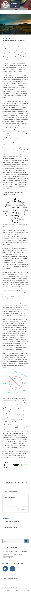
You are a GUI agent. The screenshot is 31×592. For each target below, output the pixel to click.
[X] (12, 569)
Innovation (24, 551)
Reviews (14, 554)
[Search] (26, 541)
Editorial (8, 480)
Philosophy (6, 554)
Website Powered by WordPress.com (12, 588)
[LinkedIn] (5, 569)
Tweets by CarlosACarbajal (9, 578)
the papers (17, 482)
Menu (16, 11)
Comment (22, 509)
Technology (22, 554)
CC (13, 38)
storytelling (9, 482)
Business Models (8, 551)
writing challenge (18, 480)
